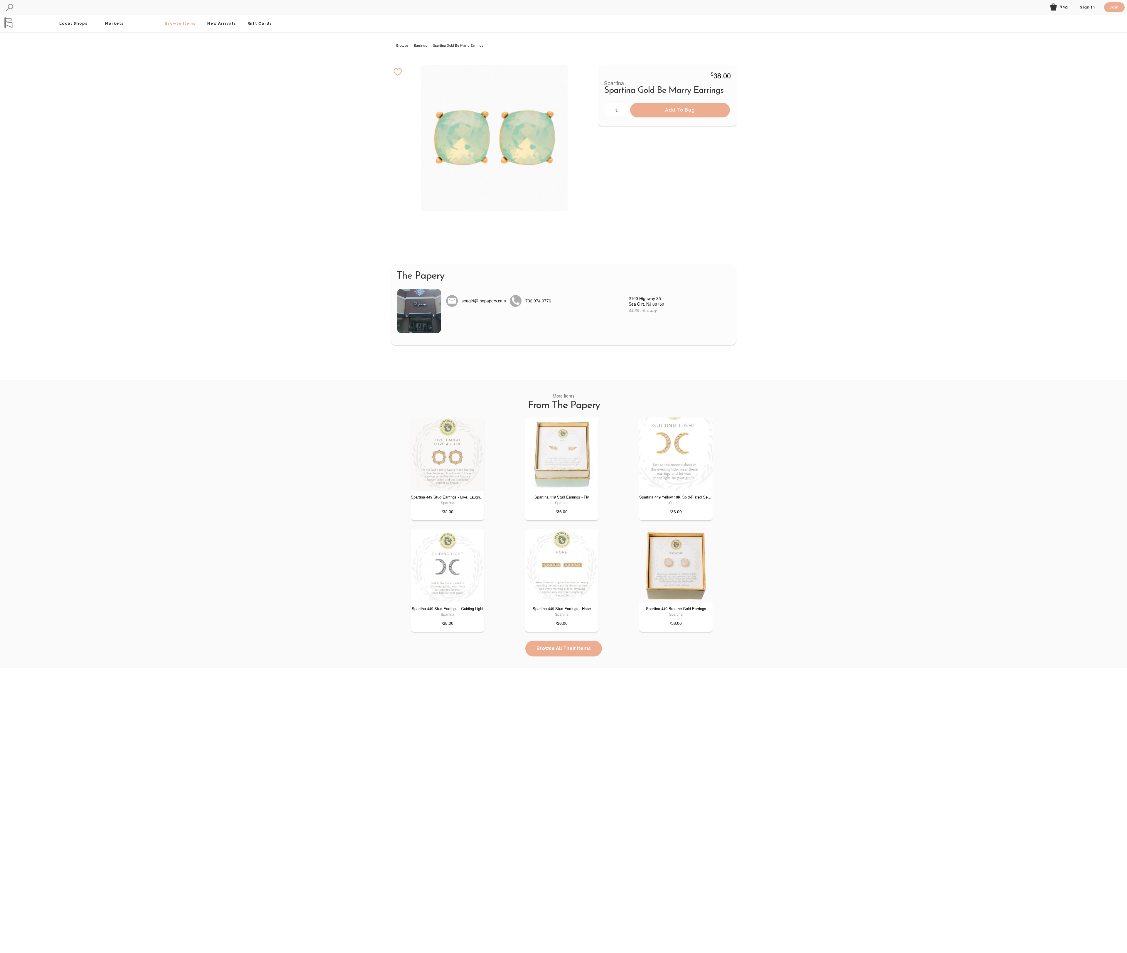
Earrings (420, 45)
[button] (9, 7)
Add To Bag (680, 110)
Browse (402, 45)
